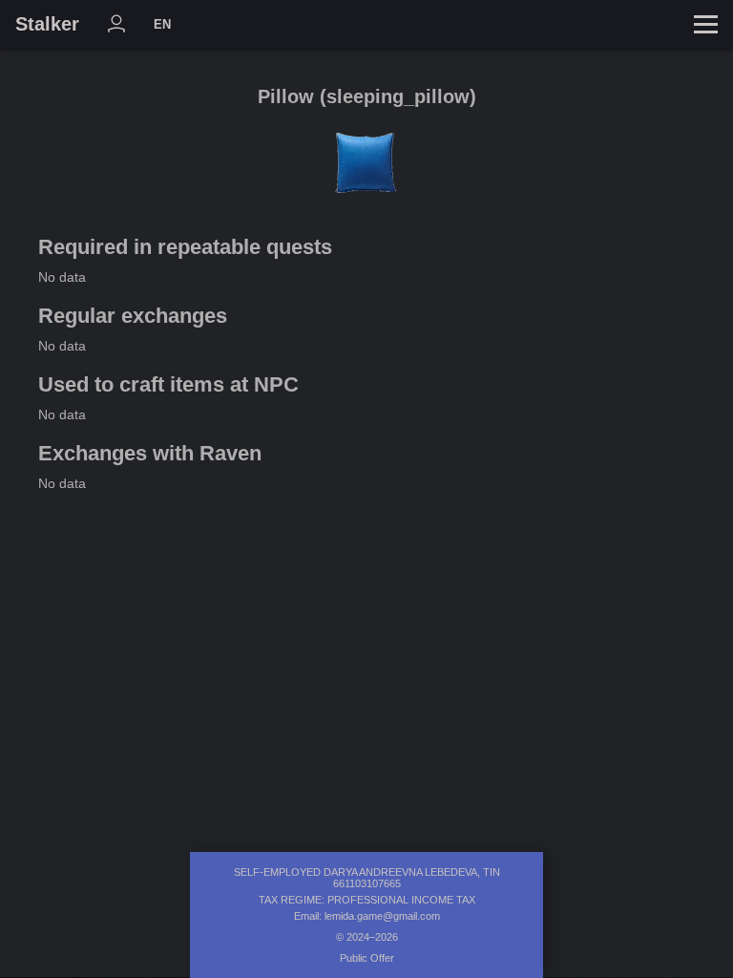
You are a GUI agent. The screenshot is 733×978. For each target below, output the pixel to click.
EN (162, 24)
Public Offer (367, 958)
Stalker (47, 23)
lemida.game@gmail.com (382, 916)
